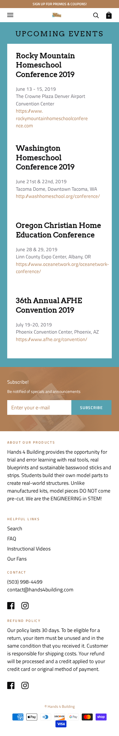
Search (14, 528)
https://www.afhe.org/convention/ (51, 339)
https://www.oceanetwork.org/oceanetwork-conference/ (62, 267)
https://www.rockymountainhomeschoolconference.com (52, 118)
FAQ (11, 538)
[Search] (96, 15)
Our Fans (17, 559)
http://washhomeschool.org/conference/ (58, 196)
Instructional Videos (29, 549)
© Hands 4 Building (59, 706)
